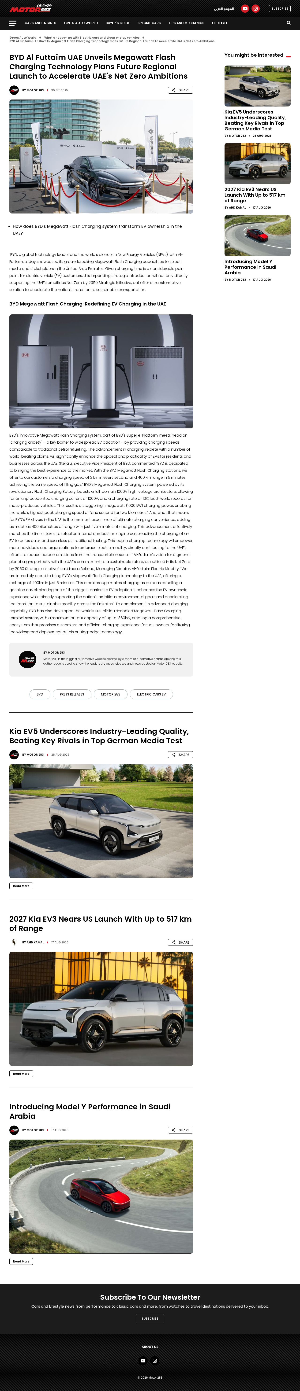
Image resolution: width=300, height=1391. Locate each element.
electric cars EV (151, 694)
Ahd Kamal (35, 942)
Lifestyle (220, 23)
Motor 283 (35, 90)
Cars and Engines (40, 23)
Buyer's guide (118, 23)
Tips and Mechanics (186, 23)
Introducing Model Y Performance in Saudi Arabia (250, 267)
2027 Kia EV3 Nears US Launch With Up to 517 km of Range (255, 195)
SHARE (184, 90)
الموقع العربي (224, 9)
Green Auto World (81, 23)
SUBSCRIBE (280, 9)
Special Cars (149, 23)
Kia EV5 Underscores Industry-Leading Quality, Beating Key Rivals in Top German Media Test (255, 120)
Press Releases (72, 694)
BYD (40, 694)
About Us (150, 1346)
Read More (21, 886)
